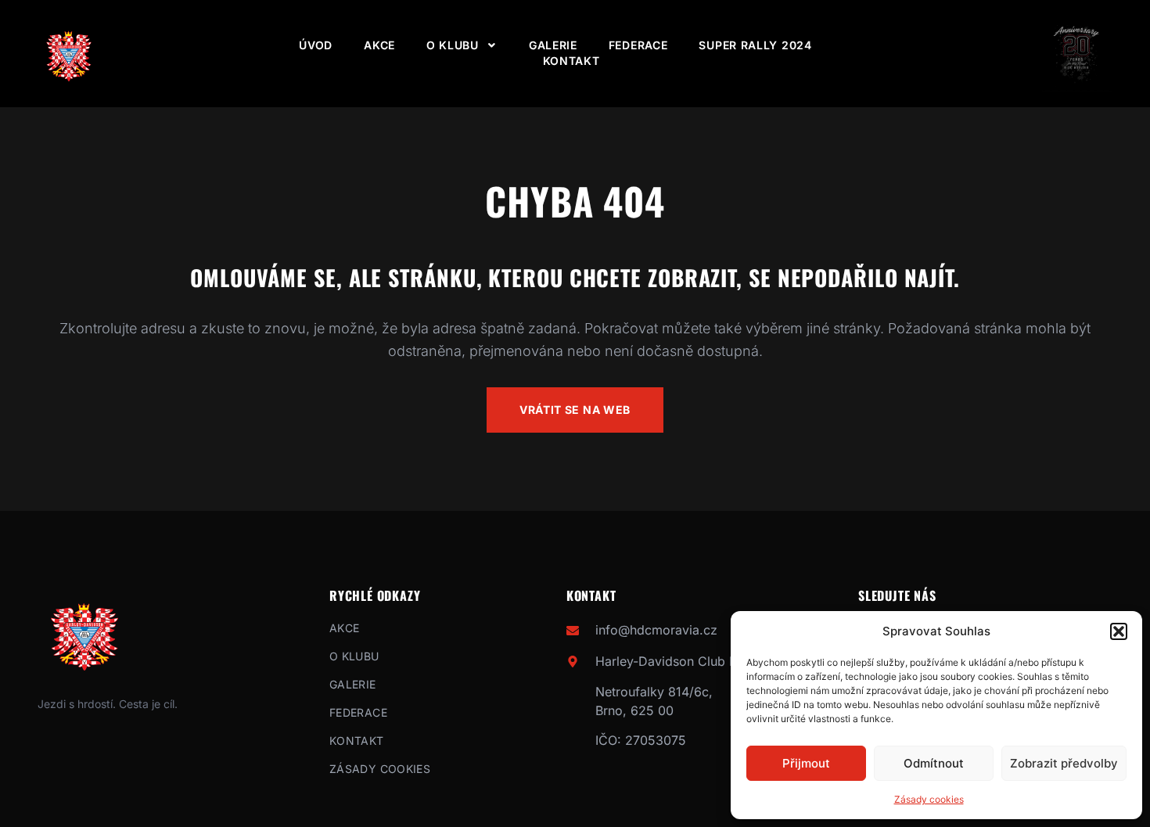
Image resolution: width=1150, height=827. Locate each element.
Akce (379, 45)
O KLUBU (452, 45)
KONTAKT (571, 60)
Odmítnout (934, 763)
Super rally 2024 (755, 45)
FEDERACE (638, 45)
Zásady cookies (929, 799)
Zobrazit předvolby (1064, 763)
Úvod (315, 45)
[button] (1119, 631)
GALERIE (553, 45)
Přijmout (806, 763)
